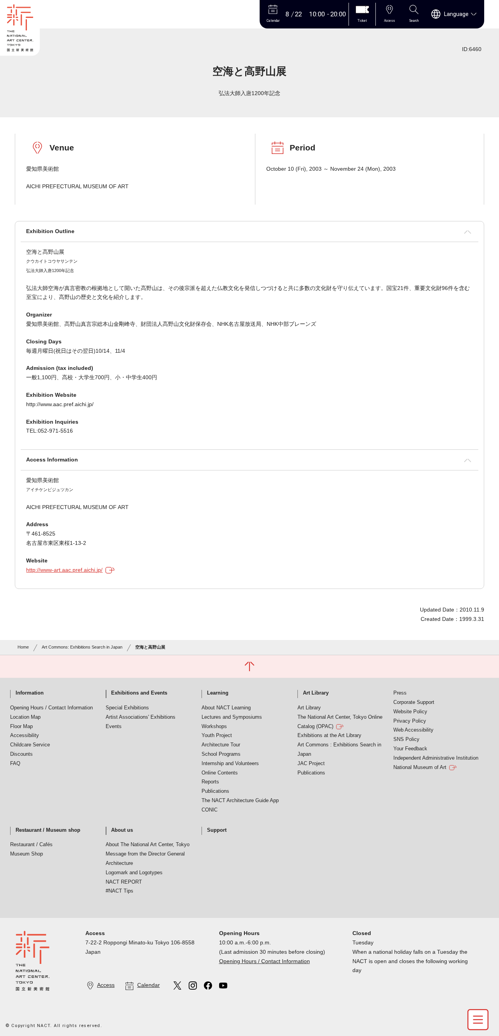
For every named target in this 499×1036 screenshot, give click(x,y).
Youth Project (217, 735)
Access (106, 985)
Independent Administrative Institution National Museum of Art (435, 762)
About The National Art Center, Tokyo (147, 844)
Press (400, 693)
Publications (215, 791)
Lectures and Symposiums (232, 717)
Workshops (214, 726)
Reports (210, 782)
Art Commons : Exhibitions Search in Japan (339, 749)
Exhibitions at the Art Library (329, 735)
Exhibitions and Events (139, 693)
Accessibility (24, 735)
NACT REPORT (124, 882)
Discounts (21, 754)
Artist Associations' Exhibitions (140, 717)
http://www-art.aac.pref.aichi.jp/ (64, 570)
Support (216, 830)
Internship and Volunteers (230, 763)
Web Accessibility (413, 730)
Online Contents (220, 773)
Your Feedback (410, 748)
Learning (217, 693)
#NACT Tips (119, 891)
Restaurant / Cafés (31, 844)
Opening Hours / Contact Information (51, 708)
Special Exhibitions (127, 708)
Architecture (119, 863)
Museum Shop (26, 854)
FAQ (15, 763)
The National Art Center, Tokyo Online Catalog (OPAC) (339, 721)
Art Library (316, 693)
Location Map (25, 717)
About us (122, 830)
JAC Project (311, 763)
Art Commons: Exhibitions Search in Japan (82, 647)
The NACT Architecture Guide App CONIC (240, 805)
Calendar (148, 985)
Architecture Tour (221, 745)
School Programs (221, 754)
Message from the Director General (145, 854)
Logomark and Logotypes (134, 872)
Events (114, 726)
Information (30, 693)
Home (23, 647)
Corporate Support (413, 702)
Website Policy (410, 711)
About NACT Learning (226, 708)
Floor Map (21, 726)
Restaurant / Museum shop (48, 830)
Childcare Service (30, 745)
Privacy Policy (409, 721)
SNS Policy (406, 739)
